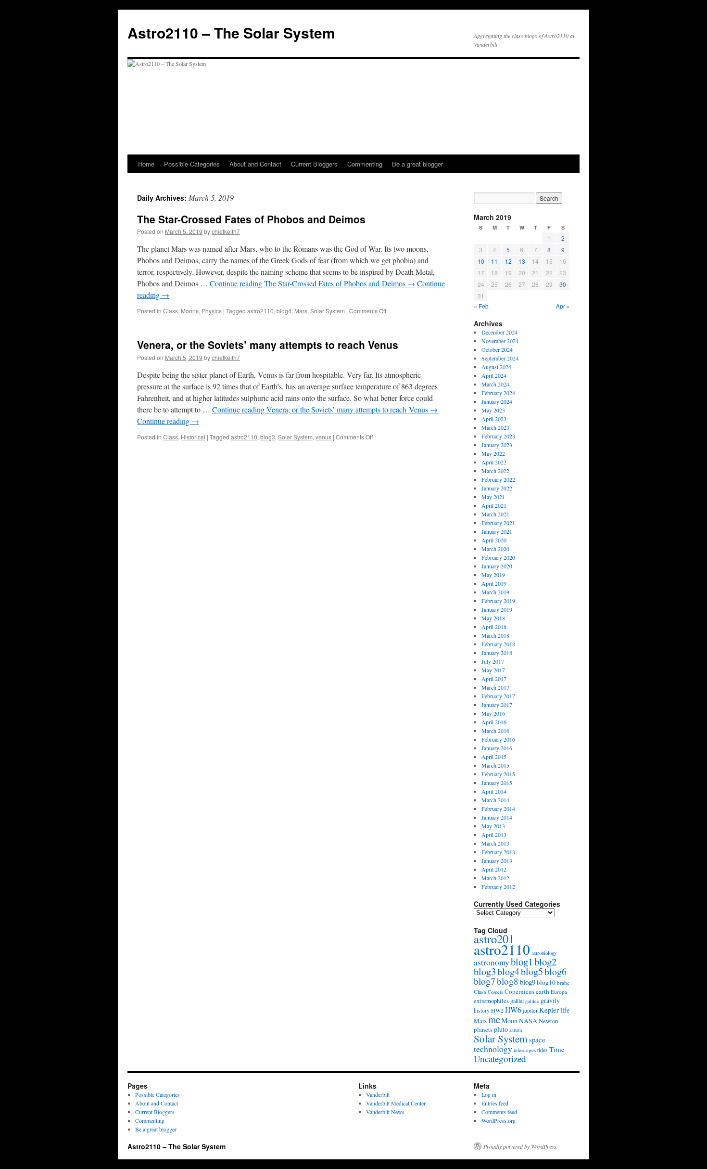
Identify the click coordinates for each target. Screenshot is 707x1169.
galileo (532, 1001)
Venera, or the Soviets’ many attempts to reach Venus (267, 344)
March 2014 (495, 800)
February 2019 (498, 600)
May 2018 (493, 618)
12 (508, 261)
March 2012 (495, 878)
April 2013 (493, 834)
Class (170, 311)
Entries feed (494, 1103)
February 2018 (498, 644)
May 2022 (493, 453)
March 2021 (495, 514)
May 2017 (493, 670)
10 (481, 261)
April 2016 (493, 722)
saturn (515, 1030)
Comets (495, 992)
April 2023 (493, 419)
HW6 (513, 1009)
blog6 (555, 971)
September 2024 (499, 358)
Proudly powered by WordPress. (520, 1146)
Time (557, 1049)
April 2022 (493, 462)
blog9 (527, 982)
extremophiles (491, 1001)
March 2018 (495, 635)
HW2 (497, 1010)
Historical (193, 437)
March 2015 (495, 765)
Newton (548, 1020)
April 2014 (493, 791)
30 (562, 284)
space (537, 1039)
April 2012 (493, 869)
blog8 (507, 981)
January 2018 (496, 652)
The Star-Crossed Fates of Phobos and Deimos (251, 219)
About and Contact (255, 163)
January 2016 (496, 748)
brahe (563, 982)
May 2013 (493, 826)
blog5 (532, 971)
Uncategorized (500, 1059)
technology (493, 1048)
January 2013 (496, 860)
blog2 (545, 961)
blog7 (484, 981)
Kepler (549, 1010)
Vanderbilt (378, 1094)
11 (494, 261)
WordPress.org (498, 1120)
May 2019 (493, 574)
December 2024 (499, 332)
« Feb (481, 306)
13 (521, 261)
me (494, 1019)
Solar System (327, 311)
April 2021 (493, 505)
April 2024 (493, 375)
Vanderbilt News (385, 1112)
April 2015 (493, 756)
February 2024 (498, 393)
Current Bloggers (314, 163)
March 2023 (495, 427)
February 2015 (498, 774)
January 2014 (496, 817)
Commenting (364, 163)
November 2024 (499, 341)
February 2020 (498, 557)
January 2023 (496, 445)
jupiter (530, 1010)
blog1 (522, 961)
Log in (488, 1094)
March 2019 (495, 592)
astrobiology (543, 952)
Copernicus (519, 991)
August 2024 (496, 367)
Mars (300, 311)
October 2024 (497, 349)
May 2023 (493, 410)
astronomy (491, 962)
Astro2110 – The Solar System (231, 32)
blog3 (267, 437)
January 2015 (496, 782)
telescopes (525, 1049)
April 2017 (493, 678)
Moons (190, 311)
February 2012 (498, 886)
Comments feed (499, 1112)
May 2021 (493, 497)
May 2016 (493, 713)
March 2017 (495, 687)
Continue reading (312, 283)
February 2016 (498, 739)
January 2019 (496, 609)
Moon (510, 1020)
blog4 (284, 311)
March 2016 (495, 730)
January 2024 (496, 401)
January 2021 (496, 531)
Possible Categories (192, 163)
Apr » (563, 306)
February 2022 (498, 479)
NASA (528, 1020)
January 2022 (496, 488)
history (482, 1010)
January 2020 (496, 566)
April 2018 (493, 626)
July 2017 (492, 661)
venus (323, 437)
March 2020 (495, 548)
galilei (517, 1000)
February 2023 (498, 436)
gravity (550, 1000)
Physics (212, 311)
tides (542, 1049)
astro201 (494, 939)
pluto (501, 1029)
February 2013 (498, 852)
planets (483, 1029)
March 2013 (495, 843)
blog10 (546, 982)
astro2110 (260, 311)
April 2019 (493, 583)
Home (146, 163)
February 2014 (498, 808)
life (564, 1010)
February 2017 (498, 696)
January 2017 (496, 704)
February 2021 (498, 523)
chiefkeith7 (226, 231)
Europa (559, 991)
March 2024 (495, 384)
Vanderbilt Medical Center (396, 1103)
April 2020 (493, 540)
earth (542, 991)
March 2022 (495, 471)
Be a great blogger (417, 163)
